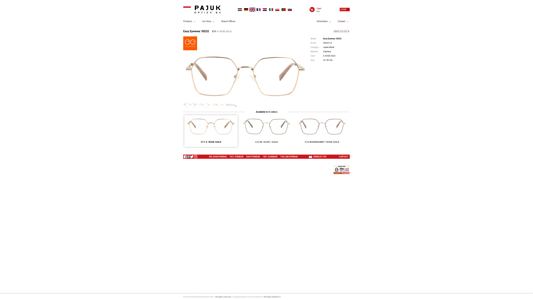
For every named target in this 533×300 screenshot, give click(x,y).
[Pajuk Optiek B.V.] (202, 9)
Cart (319, 8)
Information (322, 21)
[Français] (259, 9)
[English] (252, 10)
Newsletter (320, 157)
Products (187, 21)
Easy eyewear (253, 157)
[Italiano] (271, 9)
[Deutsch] (246, 9)
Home (185, 297)
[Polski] (277, 9)
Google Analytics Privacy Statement (248, 297)
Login (343, 9)
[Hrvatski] (265, 9)
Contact (341, 21)
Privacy (211, 297)
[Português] (283, 9)
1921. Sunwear (270, 157)
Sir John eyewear (218, 157)
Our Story (206, 21)
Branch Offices (228, 21)
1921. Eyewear (236, 157)
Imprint (193, 297)
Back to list (340, 31)
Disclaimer (201, 297)
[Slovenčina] (290, 9)
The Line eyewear (289, 157)
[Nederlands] (240, 9)
